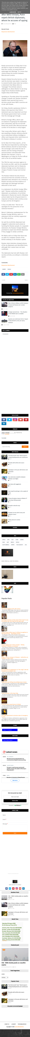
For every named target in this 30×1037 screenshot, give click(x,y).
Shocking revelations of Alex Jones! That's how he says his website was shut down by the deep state (15, 620)
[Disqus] (15, 392)
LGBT (8, 542)
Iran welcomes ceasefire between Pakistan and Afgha (16, 477)
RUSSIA (9, 269)
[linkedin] (4, 423)
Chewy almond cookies (14, 519)
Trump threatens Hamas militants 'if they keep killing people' (17, 499)
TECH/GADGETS (19, 544)
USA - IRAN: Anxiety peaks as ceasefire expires (18, 897)
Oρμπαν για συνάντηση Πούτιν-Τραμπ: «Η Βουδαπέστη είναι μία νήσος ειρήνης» (18, 320)
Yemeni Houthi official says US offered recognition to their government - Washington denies (15, 633)
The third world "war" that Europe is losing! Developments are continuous (18, 456)
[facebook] (4, 419)
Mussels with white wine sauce (16, 462)
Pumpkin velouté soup (14, 505)
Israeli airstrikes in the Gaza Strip (10, 693)
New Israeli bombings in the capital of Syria (18, 492)
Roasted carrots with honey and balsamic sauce (16, 513)
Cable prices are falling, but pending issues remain (14, 682)
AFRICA (3, 539)
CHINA (17, 539)
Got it (19, 12)
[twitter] (9, 419)
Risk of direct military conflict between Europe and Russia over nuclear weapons (18, 304)
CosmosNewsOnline (7, 23)
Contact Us (7, 1024)
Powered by (11, 805)
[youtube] (20, 419)
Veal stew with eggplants (14, 484)
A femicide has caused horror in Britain (11, 704)
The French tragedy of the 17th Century (11, 608)
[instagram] (15, 419)
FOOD (3, 542)
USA (26, 544)
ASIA (12, 539)
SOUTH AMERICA (5, 544)
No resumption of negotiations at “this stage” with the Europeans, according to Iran (15, 670)
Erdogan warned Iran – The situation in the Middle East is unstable (17, 312)
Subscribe (15, 800)
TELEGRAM (4, 438)
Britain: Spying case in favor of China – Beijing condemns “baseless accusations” (13, 645)
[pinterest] (26, 419)
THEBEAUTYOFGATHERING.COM (13, 873)
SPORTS (12, 544)
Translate (7, 434)
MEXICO (12, 542)
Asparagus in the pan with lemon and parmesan (18, 470)
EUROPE (4, 269)
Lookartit (13, 1024)
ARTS (8, 539)
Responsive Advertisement (8, 31)
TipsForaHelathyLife (22, 1024)
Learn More (12, 12)
